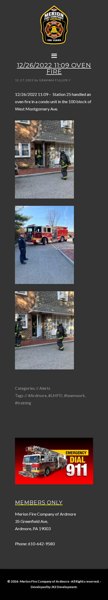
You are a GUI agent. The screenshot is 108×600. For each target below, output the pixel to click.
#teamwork (74, 395)
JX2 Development (64, 587)
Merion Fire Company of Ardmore (54, 30)
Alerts (44, 388)
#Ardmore (37, 395)
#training (23, 402)
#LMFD (55, 395)
